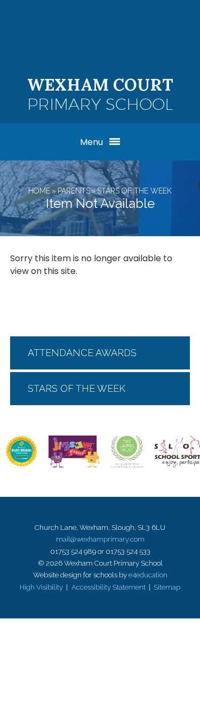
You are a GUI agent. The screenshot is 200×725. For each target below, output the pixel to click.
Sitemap (167, 587)
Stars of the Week (134, 191)
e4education (148, 575)
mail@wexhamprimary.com (100, 539)
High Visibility (41, 587)
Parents (74, 191)
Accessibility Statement (108, 587)
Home (39, 191)
